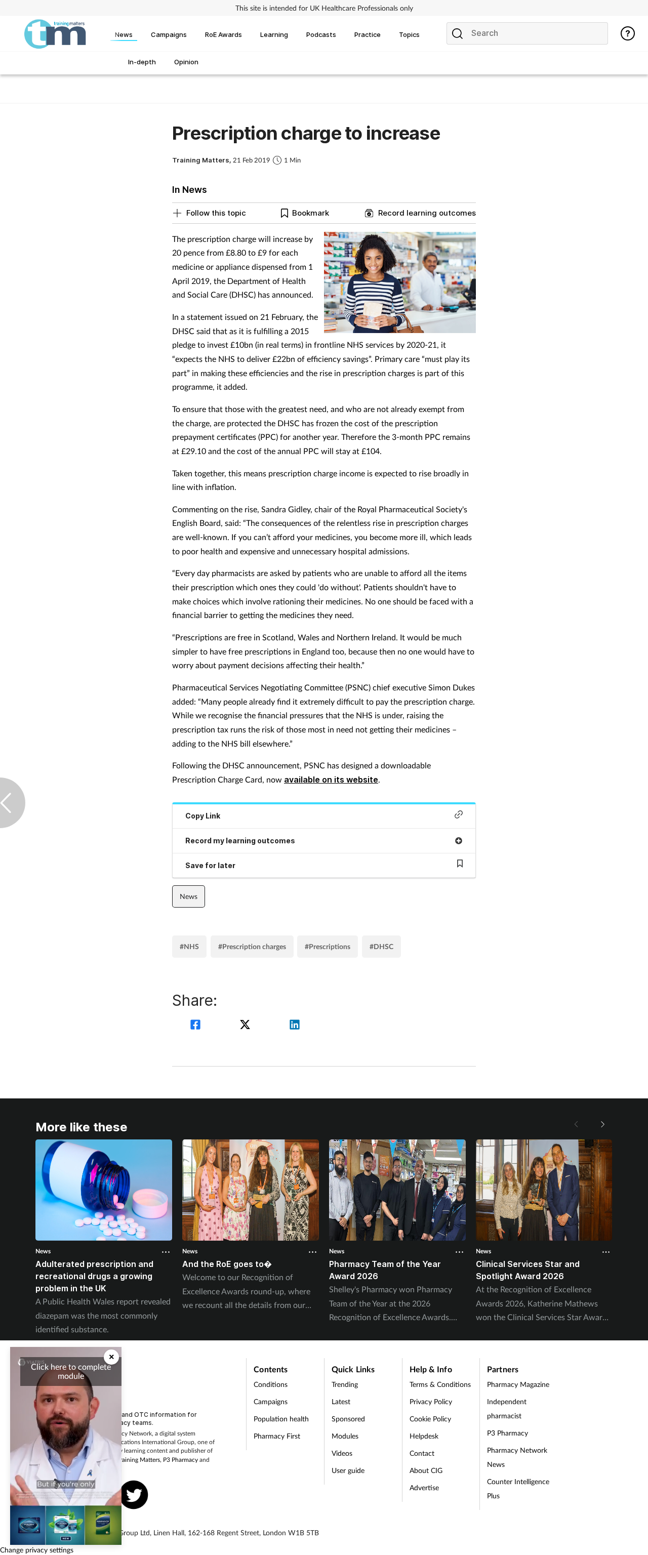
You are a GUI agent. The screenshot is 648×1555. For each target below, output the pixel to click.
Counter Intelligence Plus (518, 1488)
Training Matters (138, 1459)
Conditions (271, 1384)
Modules (345, 1435)
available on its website (331, 779)
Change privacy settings (36, 1549)
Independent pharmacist (506, 1408)
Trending (345, 1384)
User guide (348, 1470)
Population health (281, 1418)
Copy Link (202, 815)
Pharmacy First (277, 1435)
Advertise (424, 1487)
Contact (422, 1453)
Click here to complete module (71, 1371)
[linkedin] (294, 1026)
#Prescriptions (327, 946)
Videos (342, 1453)
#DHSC (381, 946)
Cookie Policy (430, 1418)
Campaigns (271, 1401)
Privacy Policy (431, 1401)
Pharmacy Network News (517, 1457)
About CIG (426, 1470)
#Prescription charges (252, 946)
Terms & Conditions (440, 1384)
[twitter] (246, 1026)
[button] (602, 1124)
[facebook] (197, 1026)
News (188, 896)
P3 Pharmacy (180, 1459)
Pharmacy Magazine (518, 1384)
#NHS (189, 946)
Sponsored (348, 1418)
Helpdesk (424, 1435)
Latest (341, 1401)
